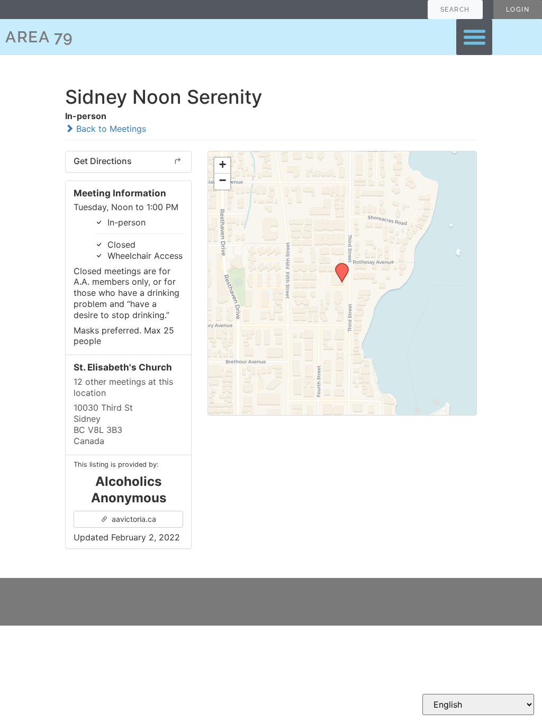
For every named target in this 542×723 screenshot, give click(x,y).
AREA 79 (39, 37)
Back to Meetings (110, 128)
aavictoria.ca (133, 518)
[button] (474, 37)
